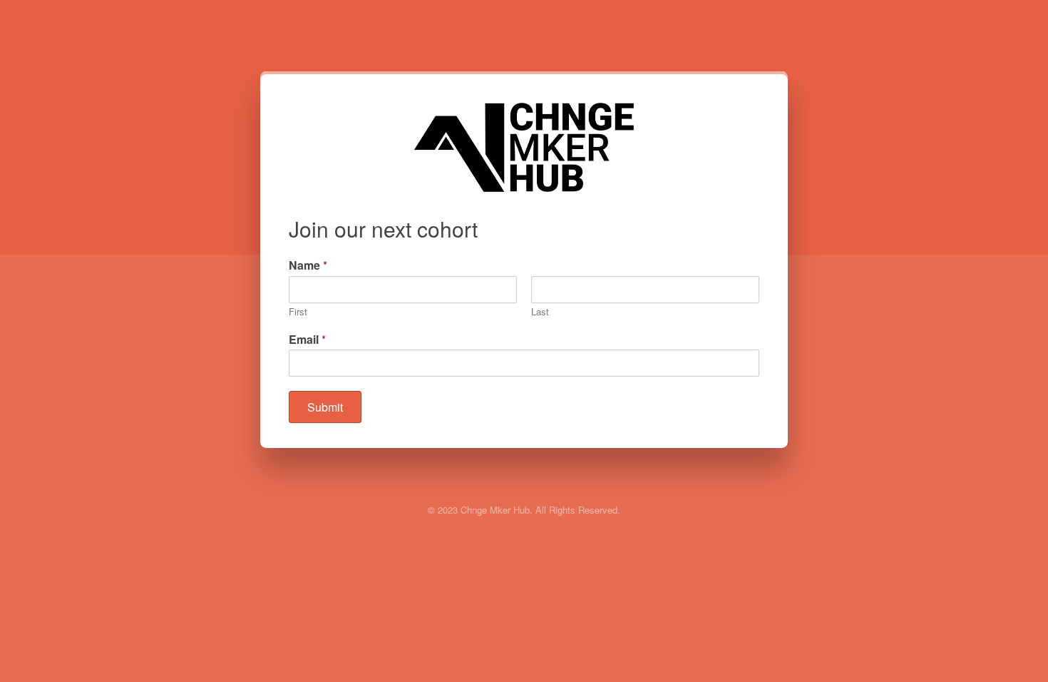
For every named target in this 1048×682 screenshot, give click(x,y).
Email (307, 339)
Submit (325, 407)
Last (540, 312)
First (298, 312)
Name (308, 265)
